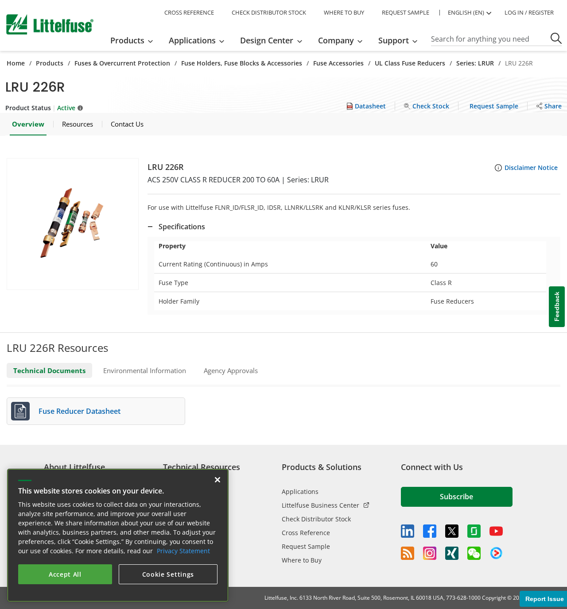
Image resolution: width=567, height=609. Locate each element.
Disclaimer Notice (531, 167)
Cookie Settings (168, 574)
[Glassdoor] (474, 531)
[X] (451, 531)
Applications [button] (192, 40)
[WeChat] (474, 553)
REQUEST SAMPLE (405, 12)
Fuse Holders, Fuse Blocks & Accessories (241, 63)
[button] (72, 223)
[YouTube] (496, 531)
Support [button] (393, 40)
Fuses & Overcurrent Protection (122, 63)
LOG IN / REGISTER (529, 12)
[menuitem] (134, 40)
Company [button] (336, 40)
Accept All (65, 574)
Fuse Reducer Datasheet (79, 411)
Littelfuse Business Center (320, 505)
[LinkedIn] (407, 531)
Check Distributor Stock (316, 519)
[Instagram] (429, 553)
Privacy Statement (183, 551)
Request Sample (306, 546)
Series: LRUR (475, 63)
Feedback (556, 307)
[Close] (217, 480)
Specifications (182, 226)
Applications (300, 491)
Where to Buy (302, 560)
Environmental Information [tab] (144, 370)
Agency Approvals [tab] (231, 370)
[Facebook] (429, 531)
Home (16, 63)
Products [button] (127, 40)
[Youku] (496, 553)
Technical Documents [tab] (49, 370)
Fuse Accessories (338, 63)
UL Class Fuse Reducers (410, 63)
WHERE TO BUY (344, 12)
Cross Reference (306, 532)
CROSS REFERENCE (189, 12)
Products (49, 63)
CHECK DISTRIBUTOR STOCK (269, 12)
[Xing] (451, 553)
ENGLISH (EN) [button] (466, 12)
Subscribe (456, 496)
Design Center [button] (266, 40)
